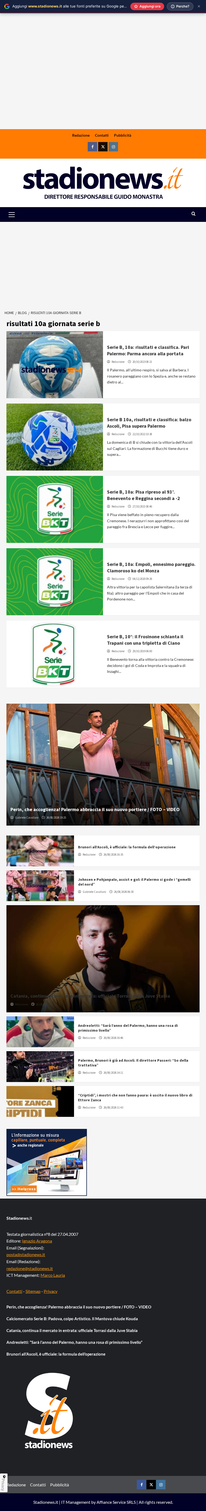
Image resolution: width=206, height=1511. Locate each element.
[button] (17, 214)
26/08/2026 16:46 (113, 1038)
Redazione (81, 135)
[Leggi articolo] (54, 364)
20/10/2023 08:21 (142, 362)
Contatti (102, 135)
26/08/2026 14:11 (113, 1073)
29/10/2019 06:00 (142, 651)
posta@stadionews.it (25, 1254)
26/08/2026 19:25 (56, 817)
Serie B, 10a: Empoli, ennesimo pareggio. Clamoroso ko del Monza (151, 567)
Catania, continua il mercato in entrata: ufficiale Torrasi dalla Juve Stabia (90, 996)
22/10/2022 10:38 (142, 434)
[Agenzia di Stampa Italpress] (46, 1161)
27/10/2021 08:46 (142, 506)
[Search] (193, 214)
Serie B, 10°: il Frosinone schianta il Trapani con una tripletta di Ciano (145, 639)
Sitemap (33, 1291)
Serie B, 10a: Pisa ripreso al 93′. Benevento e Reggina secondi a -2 (143, 495)
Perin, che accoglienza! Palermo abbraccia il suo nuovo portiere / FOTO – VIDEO (95, 809)
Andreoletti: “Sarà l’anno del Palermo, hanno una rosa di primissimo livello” (74, 1342)
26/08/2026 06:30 (124, 892)
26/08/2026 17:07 (46, 1004)
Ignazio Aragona (37, 1240)
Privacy (50, 1291)
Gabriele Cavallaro (26, 817)
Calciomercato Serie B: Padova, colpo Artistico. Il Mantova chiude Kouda (72, 1318)
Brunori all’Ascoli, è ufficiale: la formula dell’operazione (127, 847)
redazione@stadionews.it (29, 1268)
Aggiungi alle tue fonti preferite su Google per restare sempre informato (91, 6)
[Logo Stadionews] (49, 1410)
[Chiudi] (199, 6)
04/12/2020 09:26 (142, 579)
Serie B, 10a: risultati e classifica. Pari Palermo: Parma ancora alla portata (148, 350)
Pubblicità (122, 135)
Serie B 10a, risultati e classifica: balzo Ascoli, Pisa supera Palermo (149, 422)
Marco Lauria (53, 1275)
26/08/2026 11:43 (113, 1107)
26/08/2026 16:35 (113, 854)
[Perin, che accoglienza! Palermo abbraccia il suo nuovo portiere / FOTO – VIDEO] (103, 765)
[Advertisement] (103, 87)
